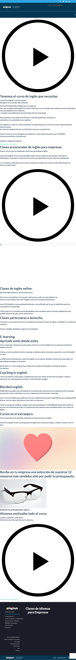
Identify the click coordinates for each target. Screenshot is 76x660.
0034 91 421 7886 (9, 612)
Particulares (8, 627)
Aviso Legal (17, 641)
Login (49, 5)
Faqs (18, 648)
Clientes (18, 650)
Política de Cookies (15, 644)
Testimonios (17, 646)
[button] (38, 56)
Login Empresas (57, 5)
